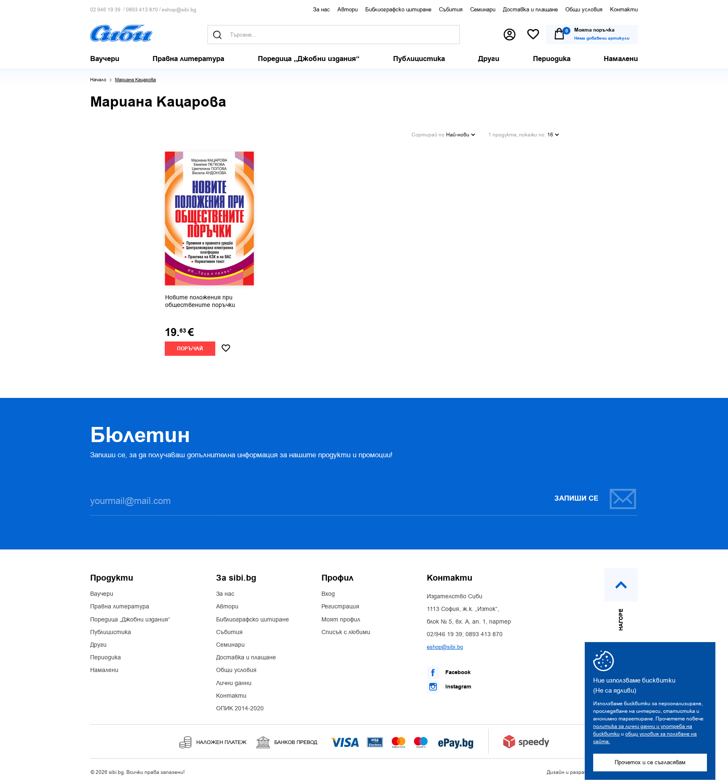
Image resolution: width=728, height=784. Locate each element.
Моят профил (340, 620)
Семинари (482, 9)
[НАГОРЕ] (621, 585)
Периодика (105, 657)
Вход (328, 594)
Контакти (624, 9)
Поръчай (190, 348)
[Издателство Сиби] (121, 33)
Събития (451, 9)
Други (98, 645)
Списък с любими (345, 632)
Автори (347, 9)
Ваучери (101, 594)
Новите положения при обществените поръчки (200, 301)
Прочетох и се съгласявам (650, 762)
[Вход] (509, 34)
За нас (321, 9)
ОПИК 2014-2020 (240, 708)
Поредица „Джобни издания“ (130, 620)
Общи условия (583, 9)
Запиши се (576, 498)
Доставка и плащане (530, 9)
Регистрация (340, 607)
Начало (98, 79)
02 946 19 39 (105, 10)
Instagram (457, 687)
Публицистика (110, 632)
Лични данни (234, 683)
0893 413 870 (142, 10)
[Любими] (533, 35)
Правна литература (119, 607)
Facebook (457, 672)
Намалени (104, 670)
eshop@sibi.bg (179, 10)
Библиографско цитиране (398, 9)
